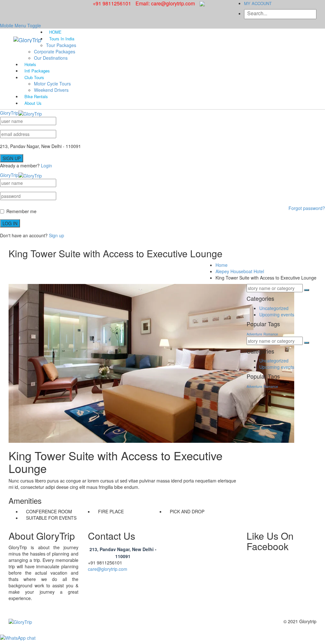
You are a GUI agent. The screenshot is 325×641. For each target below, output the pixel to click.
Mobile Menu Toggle (20, 25)
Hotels (30, 64)
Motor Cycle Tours (52, 83)
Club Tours (34, 77)
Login (46, 165)
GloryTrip (9, 113)
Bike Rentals (36, 96)
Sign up (56, 235)
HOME (55, 32)
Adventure (254, 334)
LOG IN (10, 223)
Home (222, 265)
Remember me (21, 211)
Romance (270, 334)
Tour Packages (61, 45)
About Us (33, 103)
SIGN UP (12, 158)
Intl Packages (37, 71)
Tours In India (61, 39)
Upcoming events (276, 314)
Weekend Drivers (51, 90)
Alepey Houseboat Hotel (240, 271)
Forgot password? (307, 208)
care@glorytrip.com (107, 569)
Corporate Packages (54, 51)
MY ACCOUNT (258, 3)
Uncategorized (274, 308)
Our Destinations (51, 58)
